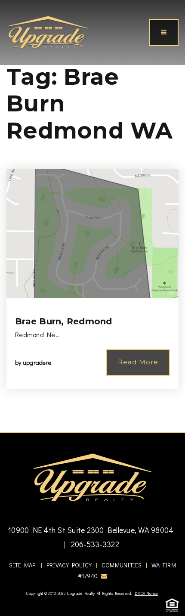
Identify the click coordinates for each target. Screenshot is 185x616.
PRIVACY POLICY (69, 565)
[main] (92, 216)
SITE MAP (22, 565)
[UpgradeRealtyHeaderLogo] (92, 476)
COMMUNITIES (122, 565)
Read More (138, 362)
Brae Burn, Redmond (63, 321)
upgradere (37, 362)
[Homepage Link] (48, 31)
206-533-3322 (94, 544)
